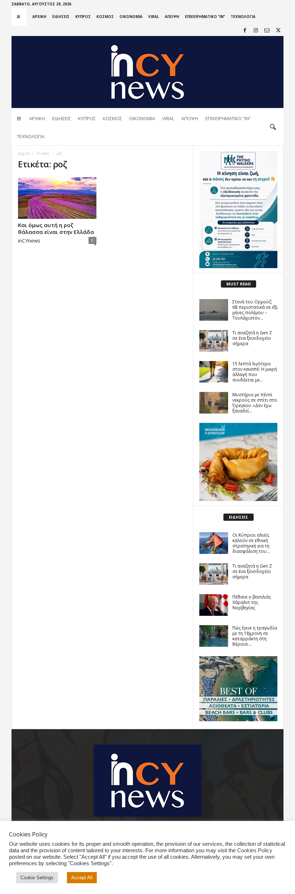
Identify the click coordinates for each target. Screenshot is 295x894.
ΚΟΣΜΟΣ (105, 16)
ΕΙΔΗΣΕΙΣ (60, 16)
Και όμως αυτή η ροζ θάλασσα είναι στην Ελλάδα (56, 228)
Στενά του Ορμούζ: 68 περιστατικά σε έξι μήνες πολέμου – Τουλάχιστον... (255, 310)
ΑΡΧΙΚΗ (39, 16)
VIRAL (153, 16)
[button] (273, 127)
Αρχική (24, 153)
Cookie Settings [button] (37, 877)
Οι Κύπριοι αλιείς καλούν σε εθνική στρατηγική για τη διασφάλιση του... (251, 543)
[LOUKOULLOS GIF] (238, 462)
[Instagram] (255, 31)
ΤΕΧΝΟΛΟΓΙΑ (243, 16)
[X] (278, 31)
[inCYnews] (147, 72)
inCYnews (29, 240)
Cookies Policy (254, 850)
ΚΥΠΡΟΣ (83, 16)
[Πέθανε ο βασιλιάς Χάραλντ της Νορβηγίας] (213, 605)
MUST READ (238, 283)
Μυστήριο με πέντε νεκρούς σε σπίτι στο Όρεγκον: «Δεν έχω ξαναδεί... (254, 403)
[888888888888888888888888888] (238, 209)
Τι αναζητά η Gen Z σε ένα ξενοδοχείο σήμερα (252, 338)
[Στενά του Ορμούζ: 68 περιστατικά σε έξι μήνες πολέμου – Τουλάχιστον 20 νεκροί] (213, 310)
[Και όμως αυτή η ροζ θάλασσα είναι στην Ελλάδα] (57, 198)
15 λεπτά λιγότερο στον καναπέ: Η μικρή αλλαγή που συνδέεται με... (254, 372)
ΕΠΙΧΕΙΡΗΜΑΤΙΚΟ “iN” (205, 16)
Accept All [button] (81, 877)
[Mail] (267, 31)
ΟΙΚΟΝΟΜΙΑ (130, 16)
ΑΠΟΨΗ (172, 16)
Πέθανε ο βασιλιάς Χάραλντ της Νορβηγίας (251, 602)
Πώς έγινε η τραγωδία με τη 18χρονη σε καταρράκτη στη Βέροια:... (254, 636)
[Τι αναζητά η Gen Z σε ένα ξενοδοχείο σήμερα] (213, 341)
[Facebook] (244, 31)
